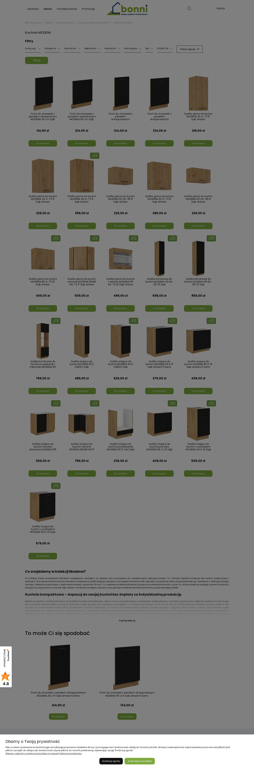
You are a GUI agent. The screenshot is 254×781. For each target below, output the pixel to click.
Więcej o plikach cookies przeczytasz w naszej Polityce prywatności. (44, 753)
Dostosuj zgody (111, 761)
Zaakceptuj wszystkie (140, 761)
